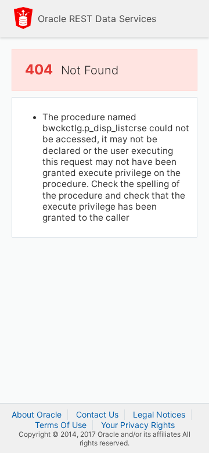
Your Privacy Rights (138, 425)
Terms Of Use (61, 425)
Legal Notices (159, 414)
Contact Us (97, 414)
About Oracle (37, 414)
